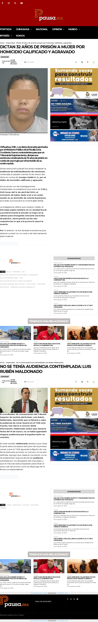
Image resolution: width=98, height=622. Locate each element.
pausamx (30, 62)
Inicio (2, 43)
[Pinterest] (87, 62)
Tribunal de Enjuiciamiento (22, 287)
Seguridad (10, 43)
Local (56, 276)
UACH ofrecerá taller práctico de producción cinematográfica (73, 293)
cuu (23, 272)
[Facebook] (75, 62)
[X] (15, 3)
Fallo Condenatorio (9, 278)
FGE (21, 278)
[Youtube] (21, 3)
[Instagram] (8, 3)
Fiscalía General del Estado (12, 284)
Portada (41, 284)
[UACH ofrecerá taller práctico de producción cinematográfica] (82, 333)
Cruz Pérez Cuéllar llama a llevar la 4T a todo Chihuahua (73, 306)
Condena (16, 272)
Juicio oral (31, 284)
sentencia (4, 287)
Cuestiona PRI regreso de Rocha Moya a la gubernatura (71, 279)
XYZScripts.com (62, 620)
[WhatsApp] (93, 62)
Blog (9, 272)
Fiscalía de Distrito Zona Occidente (16, 281)
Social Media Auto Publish (39, 620)
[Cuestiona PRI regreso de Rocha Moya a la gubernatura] (49, 333)
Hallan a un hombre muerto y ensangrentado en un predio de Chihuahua (74, 265)
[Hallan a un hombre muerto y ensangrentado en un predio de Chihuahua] (15, 333)
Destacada (58, 263)
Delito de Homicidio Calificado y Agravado (19, 275)
